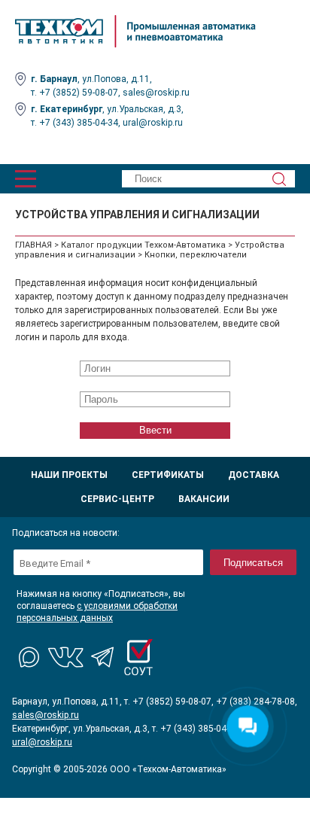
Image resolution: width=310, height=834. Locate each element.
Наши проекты (69, 475)
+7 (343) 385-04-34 (78, 122)
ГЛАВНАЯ (33, 245)
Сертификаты (168, 475)
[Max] (30, 657)
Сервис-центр (117, 499)
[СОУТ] (138, 657)
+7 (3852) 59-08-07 (78, 92)
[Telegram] (102, 657)
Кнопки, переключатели (195, 255)
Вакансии (203, 499)
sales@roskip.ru (156, 92)
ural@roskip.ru (153, 122)
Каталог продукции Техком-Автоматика (143, 245)
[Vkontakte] (66, 657)
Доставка (253, 475)
